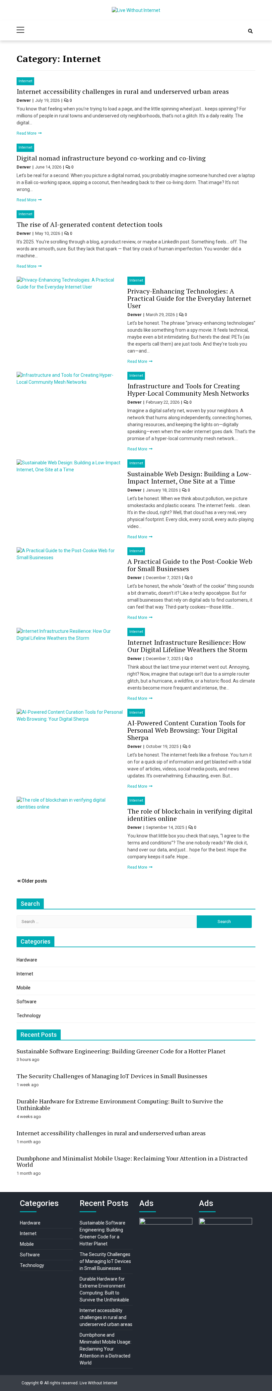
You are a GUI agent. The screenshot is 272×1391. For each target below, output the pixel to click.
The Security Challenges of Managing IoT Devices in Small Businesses (112, 1076)
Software (26, 1001)
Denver (24, 100)
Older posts (34, 881)
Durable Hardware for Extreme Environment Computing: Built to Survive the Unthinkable (120, 1104)
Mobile (24, 987)
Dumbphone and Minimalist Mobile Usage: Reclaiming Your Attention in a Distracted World (132, 1161)
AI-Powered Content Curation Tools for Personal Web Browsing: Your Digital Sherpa (186, 730)
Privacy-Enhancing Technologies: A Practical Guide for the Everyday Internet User (189, 298)
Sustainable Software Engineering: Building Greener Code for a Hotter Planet (121, 1051)
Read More (27, 133)
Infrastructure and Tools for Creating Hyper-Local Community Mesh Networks (188, 389)
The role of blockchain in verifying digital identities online (189, 815)
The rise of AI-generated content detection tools (90, 224)
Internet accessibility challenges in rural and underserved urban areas (123, 91)
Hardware (27, 959)
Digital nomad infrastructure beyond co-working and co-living (111, 158)
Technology (29, 1015)
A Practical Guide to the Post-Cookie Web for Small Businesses (189, 565)
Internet (25, 81)
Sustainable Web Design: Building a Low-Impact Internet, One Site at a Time (189, 477)
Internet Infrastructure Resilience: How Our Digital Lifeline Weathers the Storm (187, 646)
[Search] (250, 31)
